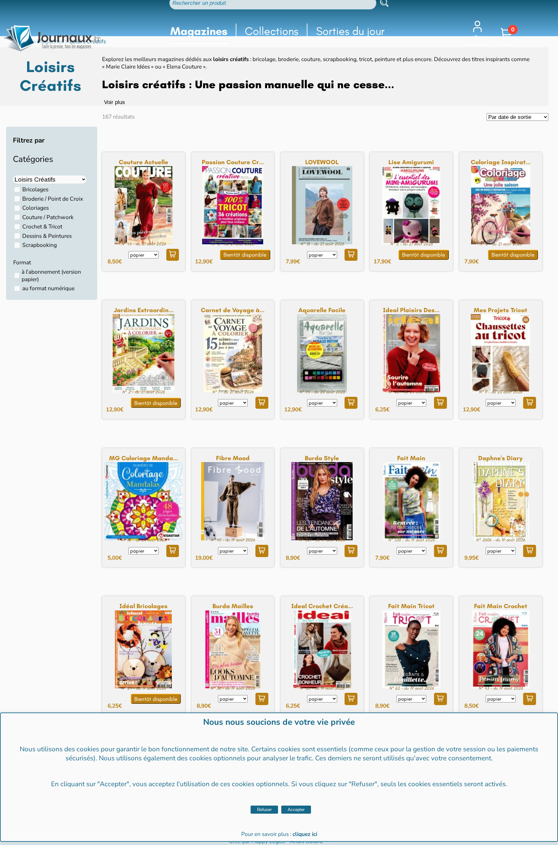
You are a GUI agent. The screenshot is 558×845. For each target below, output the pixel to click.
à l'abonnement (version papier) (51, 275)
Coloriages (35, 208)
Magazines (198, 31)
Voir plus (114, 102)
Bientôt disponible (244, 254)
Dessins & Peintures (47, 236)
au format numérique (48, 288)
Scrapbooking (39, 245)
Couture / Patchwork (48, 217)
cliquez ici (305, 834)
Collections (271, 31)
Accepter (296, 809)
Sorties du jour (350, 31)
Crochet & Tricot (42, 226)
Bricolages (35, 189)
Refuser (264, 809)
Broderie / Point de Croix (52, 199)
